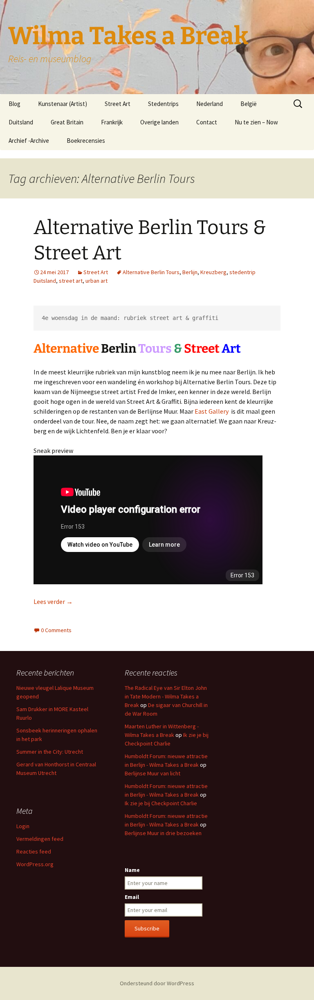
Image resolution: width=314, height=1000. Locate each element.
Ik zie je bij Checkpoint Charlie (161, 803)
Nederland (209, 104)
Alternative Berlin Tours (151, 272)
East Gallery (212, 411)
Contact (206, 122)
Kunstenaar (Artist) (62, 104)
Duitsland (21, 122)
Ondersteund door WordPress (157, 983)
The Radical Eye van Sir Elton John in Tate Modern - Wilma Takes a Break (166, 696)
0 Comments (56, 630)
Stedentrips (163, 104)
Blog (14, 104)
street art (71, 280)
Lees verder (53, 601)
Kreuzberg (213, 272)
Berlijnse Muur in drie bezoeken (163, 833)
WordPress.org (35, 864)
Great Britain (67, 122)
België (248, 104)
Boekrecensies (86, 140)
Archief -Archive (29, 140)
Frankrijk (112, 122)
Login (22, 826)
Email (132, 897)
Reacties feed (33, 851)
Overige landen (159, 122)
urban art (96, 280)
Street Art (117, 104)
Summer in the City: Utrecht (49, 751)
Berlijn (189, 272)
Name (132, 870)
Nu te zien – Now (256, 122)
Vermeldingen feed (39, 838)
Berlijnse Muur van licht (152, 773)
